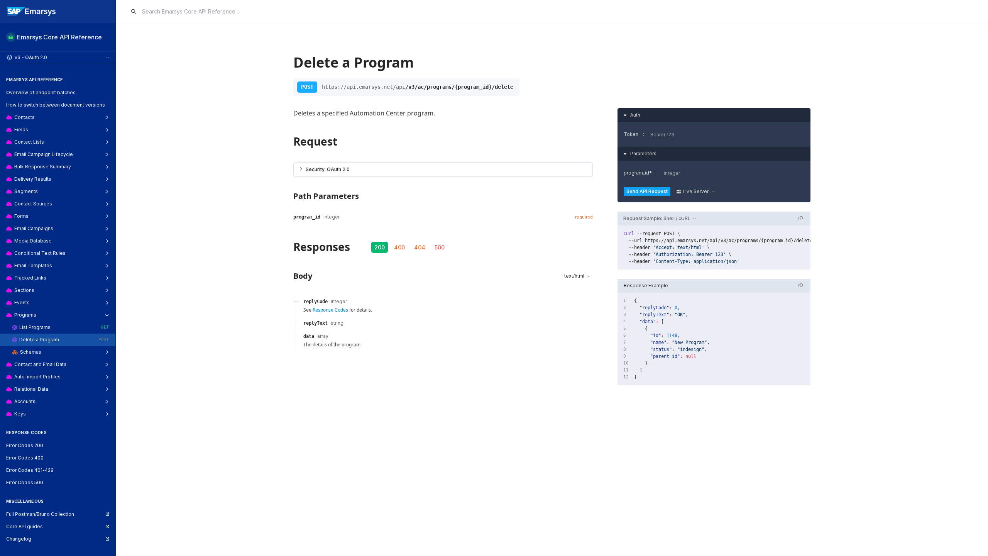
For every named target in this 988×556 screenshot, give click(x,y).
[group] (714, 247)
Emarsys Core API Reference (59, 37)
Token (631, 134)
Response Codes (330, 310)
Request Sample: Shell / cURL (656, 218)
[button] (443, 169)
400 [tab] (399, 247)
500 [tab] (440, 247)
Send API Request (647, 191)
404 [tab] (419, 247)
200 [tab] (379, 247)
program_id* (638, 173)
